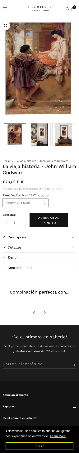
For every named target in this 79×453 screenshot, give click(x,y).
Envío (25, 189)
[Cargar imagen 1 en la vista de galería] (15, 134)
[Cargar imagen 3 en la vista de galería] (63, 134)
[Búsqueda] (67, 9)
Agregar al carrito (48, 220)
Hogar (6, 160)
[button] (34, 312)
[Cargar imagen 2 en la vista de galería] (39, 134)
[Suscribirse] (73, 365)
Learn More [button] (58, 436)
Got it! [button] (39, 446)
